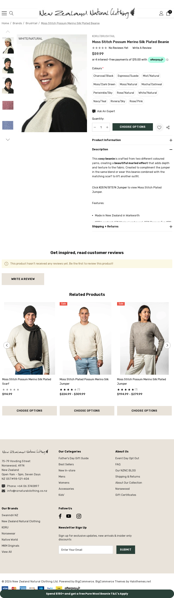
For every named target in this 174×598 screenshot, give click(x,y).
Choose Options (29, 410)
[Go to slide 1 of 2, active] (84, 422)
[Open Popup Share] (168, 127)
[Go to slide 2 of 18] (8, 140)
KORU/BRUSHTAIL (103, 36)
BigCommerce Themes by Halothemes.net (123, 581)
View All (7, 551)
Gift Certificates (125, 494)
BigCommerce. (85, 581)
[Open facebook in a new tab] (59, 516)
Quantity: (98, 118)
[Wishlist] (159, 127)
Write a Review (23, 279)
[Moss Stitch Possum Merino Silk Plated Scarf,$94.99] (29, 338)
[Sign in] (161, 13)
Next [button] (167, 345)
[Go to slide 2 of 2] (90, 422)
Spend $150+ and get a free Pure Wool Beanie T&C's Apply (87, 594)
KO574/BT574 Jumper (113, 187)
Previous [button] (6, 345)
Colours (97, 68)
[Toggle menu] (4, 13)
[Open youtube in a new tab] (68, 516)
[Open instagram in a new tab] (78, 516)
